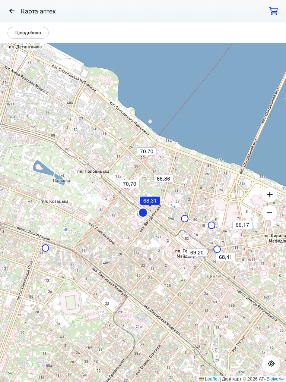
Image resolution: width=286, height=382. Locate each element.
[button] (143, 212)
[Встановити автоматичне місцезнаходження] (271, 364)
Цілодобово (28, 32)
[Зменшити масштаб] (269, 212)
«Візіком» (274, 378)
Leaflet (211, 378)
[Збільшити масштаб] (269, 194)
